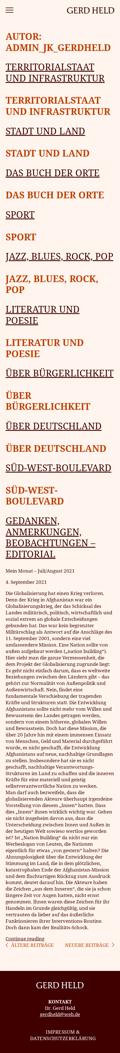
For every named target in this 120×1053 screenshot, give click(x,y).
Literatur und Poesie (43, 315)
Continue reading (25, 938)
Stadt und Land (45, 131)
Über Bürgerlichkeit (60, 373)
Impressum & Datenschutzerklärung (63, 1035)
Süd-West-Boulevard (58, 467)
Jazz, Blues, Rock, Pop (59, 256)
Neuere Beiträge (87, 945)
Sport (20, 214)
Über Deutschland (54, 426)
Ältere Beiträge (32, 945)
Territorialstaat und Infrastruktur (55, 72)
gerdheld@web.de (60, 1014)
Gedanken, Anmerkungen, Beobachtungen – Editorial (50, 537)
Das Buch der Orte (53, 172)
